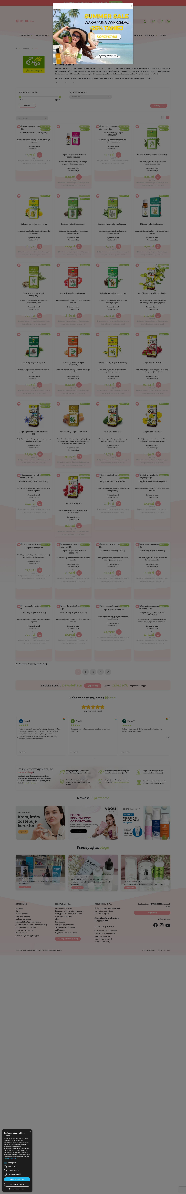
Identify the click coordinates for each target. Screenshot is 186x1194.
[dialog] (17, 1160)
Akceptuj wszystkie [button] (17, 1179)
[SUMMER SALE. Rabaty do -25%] (93, 36)
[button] (17, 1189)
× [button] (30, 1131)
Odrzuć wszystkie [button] (17, 1184)
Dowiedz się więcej (10, 1158)
